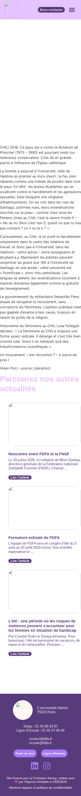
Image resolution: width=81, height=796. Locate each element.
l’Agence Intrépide (36, 781)
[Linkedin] (34, 766)
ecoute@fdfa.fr (40, 743)
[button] (72, 10)
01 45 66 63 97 (46, 726)
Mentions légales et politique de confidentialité (40, 787)
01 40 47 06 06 (53, 730)
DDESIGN (60, 781)
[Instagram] (47, 766)
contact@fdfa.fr (40, 739)
